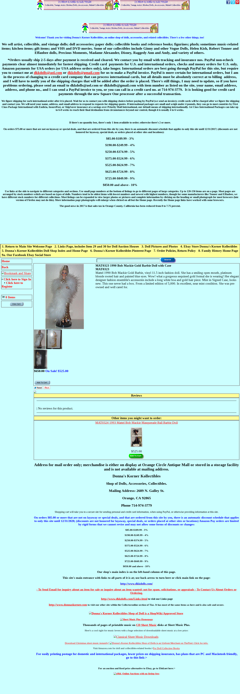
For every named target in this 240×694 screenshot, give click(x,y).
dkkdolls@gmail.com (83, 73)
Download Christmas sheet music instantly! (87, 643)
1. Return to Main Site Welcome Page (27, 246)
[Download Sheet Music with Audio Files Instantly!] (136, 636)
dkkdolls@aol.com (48, 73)
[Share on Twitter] (38, 388)
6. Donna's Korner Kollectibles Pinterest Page (120, 250)
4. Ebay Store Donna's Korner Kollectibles (208, 246)
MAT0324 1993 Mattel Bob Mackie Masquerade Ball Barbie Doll (136, 422)
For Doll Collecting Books (166, 648)
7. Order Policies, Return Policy (175, 250)
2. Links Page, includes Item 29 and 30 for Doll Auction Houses (97, 246)
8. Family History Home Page (218, 250)
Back (5, 267)
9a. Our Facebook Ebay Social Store (26, 255)
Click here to (17, 279)
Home (6, 261)
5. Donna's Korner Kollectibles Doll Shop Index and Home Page (45, 250)
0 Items (10, 297)
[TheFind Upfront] (159, 643)
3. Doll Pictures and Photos (160, 246)
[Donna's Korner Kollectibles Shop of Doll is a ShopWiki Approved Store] (136, 613)
